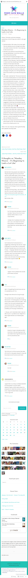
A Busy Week (5, 498)
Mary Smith (8, 238)
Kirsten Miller (5, 521)
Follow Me (22, 408)
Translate (12, 415)
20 (24, 430)
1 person (10, 201)
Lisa (6, 284)
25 (17, 432)
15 (6, 430)
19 (21, 430)
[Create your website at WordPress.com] (14, 1)
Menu (14, 23)
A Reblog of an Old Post (7, 506)
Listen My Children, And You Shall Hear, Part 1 (14, 148)
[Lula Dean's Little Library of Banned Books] (23, 521)
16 (10, 430)
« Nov (3, 439)
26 (21, 432)
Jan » (6, 439)
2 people (10, 261)
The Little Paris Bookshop (8, 524)
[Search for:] (14, 482)
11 (17, 427)
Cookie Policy (4, 572)
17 (14, 430)
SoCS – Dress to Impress (8, 509)
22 (7, 432)
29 (7, 435)
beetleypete (8, 167)
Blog (3, 28)
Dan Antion (7, 346)
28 (3, 435)
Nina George (5, 525)
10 (14, 427)
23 (10, 432)
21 (3, 432)
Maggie (10, 34)
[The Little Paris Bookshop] (23, 526)
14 (3, 430)
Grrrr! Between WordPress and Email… (11, 502)
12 (21, 427)
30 (10, 435)
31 (14, 435)
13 (24, 427)
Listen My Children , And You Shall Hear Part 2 (14, 152)
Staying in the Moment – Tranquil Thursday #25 (13, 495)
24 (14, 432)
